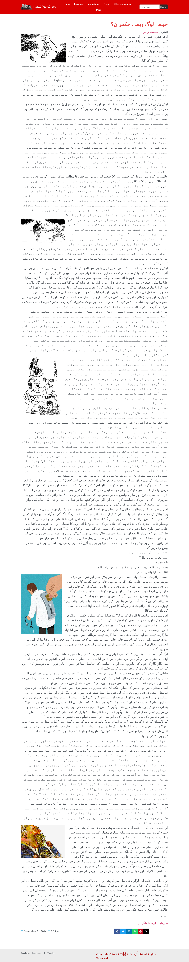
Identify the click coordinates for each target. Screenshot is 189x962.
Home (67, 4)
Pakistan (78, 4)
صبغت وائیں (150, 31)
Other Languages (122, 4)
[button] (117, 931)
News (106, 4)
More (98, 10)
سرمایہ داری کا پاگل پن (152, 923)
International (93, 4)
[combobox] (150, 7)
